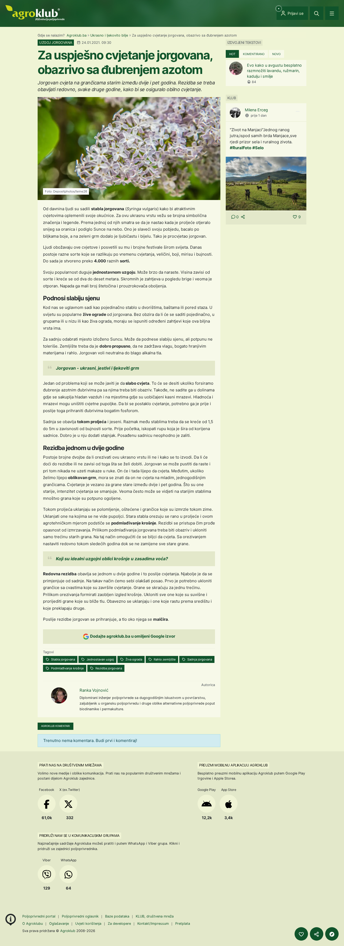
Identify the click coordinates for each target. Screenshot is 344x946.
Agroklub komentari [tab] (55, 725)
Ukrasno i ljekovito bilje (109, 35)
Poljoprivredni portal (39, 916)
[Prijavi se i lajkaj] (301, 934)
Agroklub (67, 931)
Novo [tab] (276, 54)
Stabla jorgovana (62, 659)
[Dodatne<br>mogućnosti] (332, 934)
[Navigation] (332, 13)
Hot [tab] (232, 54)
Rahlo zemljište (164, 659)
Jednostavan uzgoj (100, 659)
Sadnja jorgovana (199, 659)
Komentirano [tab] (253, 54)
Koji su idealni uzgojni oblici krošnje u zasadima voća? (112, 558)
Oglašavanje (59, 924)
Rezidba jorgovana (108, 668)
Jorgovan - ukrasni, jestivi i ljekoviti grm (97, 368)
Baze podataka (117, 916)
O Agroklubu (32, 924)
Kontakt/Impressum (153, 924)
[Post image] (266, 183)
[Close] (316, 13)
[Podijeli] (316, 934)
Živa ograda (133, 659)
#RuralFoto (240, 147)
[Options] (297, 111)
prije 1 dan (259, 115)
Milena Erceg (256, 110)
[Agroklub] (34, 12)
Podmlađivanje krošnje (67, 668)
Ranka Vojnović (94, 690)
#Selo (258, 147)
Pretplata (182, 924)
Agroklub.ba (77, 35)
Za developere (119, 924)
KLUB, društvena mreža (155, 916)
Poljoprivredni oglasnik (81, 916)
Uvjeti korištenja (88, 924)
